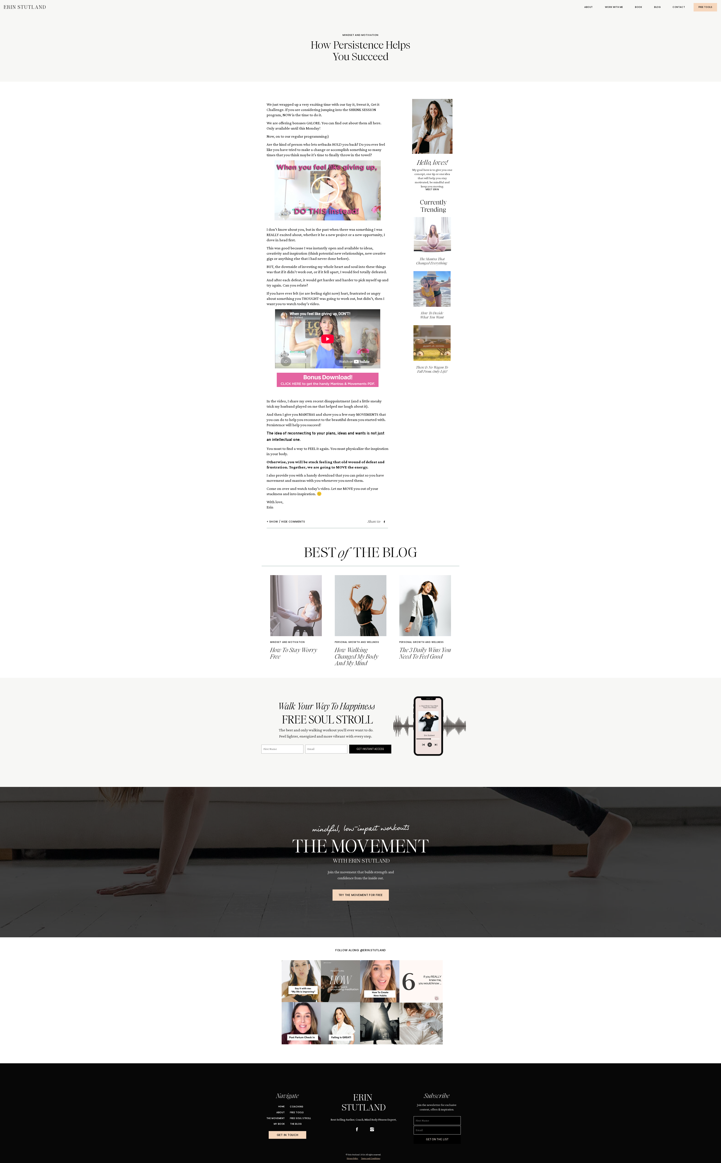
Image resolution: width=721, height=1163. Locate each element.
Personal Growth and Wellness (357, 642)
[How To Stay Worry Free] (296, 605)
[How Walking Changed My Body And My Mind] (360, 605)
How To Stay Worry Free (293, 653)
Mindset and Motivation (360, 35)
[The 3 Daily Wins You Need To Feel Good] (425, 605)
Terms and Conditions (370, 1158)
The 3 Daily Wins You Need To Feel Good (425, 653)
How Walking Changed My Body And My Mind (356, 656)
